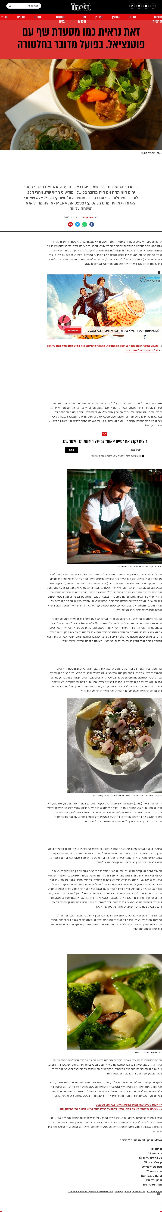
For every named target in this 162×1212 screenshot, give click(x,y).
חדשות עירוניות (157, 19)
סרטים (21, 17)
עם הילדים (82, 19)
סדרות (132, 17)
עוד (6, 17)
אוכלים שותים (138, 1191)
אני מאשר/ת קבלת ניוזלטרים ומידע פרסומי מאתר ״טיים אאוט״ (116, 456)
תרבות (37, 17)
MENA (128, 1191)
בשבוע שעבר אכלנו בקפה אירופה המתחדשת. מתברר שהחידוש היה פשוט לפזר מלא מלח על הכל (102, 346)
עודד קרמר (88, 217)
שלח (71, 450)
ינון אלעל (119, 1191)
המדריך (99, 17)
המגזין (116, 17)
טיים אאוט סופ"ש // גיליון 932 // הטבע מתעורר (90, 1191)
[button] (159, 272)
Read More (73, 329)
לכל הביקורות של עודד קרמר (141, 350)
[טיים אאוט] (81, 8)
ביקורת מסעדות (154, 1191)
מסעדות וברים (60, 19)
